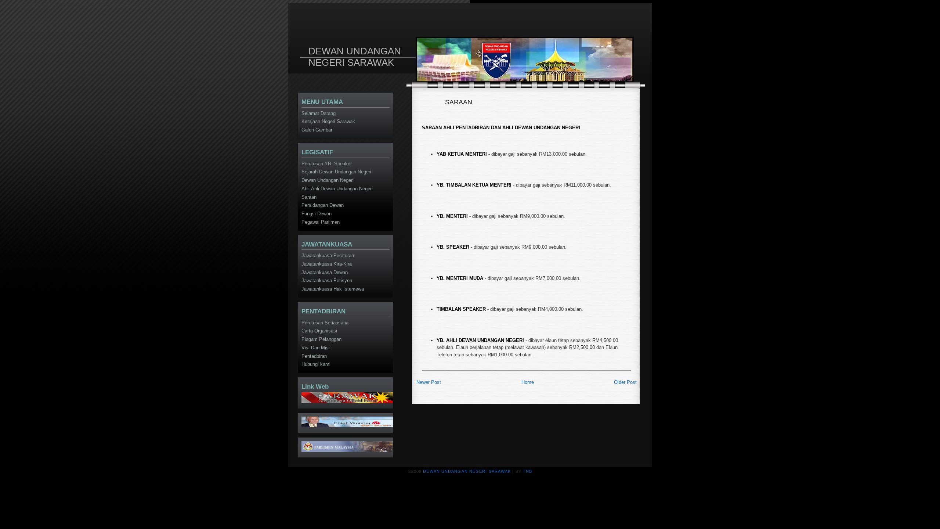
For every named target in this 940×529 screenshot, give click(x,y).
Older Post (625, 382)
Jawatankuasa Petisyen (326, 280)
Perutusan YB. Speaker (326, 163)
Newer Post (428, 382)
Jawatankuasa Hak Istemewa (332, 289)
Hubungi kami (315, 364)
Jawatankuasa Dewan (324, 272)
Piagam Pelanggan (321, 339)
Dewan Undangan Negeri (327, 180)
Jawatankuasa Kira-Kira (326, 264)
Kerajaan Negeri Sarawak (328, 121)
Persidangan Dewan (322, 205)
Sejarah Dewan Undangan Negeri (336, 171)
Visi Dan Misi (315, 347)
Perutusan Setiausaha (324, 322)
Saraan (309, 197)
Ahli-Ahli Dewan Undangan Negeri (337, 188)
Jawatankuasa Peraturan (327, 255)
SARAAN (458, 102)
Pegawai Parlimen (320, 222)
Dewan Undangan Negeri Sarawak (354, 57)
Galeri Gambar (316, 130)
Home (527, 382)
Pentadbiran (314, 356)
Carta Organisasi (319, 331)
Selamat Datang (318, 113)
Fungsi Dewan (316, 213)
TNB (527, 471)
